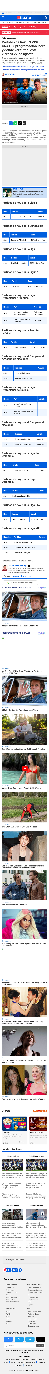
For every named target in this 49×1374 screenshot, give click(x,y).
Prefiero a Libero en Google (22, 583)
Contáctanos (8, 1350)
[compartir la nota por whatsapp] (15, 123)
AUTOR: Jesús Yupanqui (17, 566)
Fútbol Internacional (9, 38)
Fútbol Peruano (23, 23)
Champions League (35, 1290)
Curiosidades (32, 1321)
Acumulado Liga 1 (39, 13)
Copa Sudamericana (35, 1292)
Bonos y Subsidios (34, 1312)
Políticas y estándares (30, 1350)
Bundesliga (16, 576)
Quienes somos (18, 1350)
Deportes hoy (10, 1309)
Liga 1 (30, 576)
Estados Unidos (33, 1326)
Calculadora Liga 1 (13, 1297)
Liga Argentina (33, 1297)
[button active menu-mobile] (3, 17)
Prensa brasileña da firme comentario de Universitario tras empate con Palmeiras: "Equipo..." (28, 194)
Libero (33, 1359)
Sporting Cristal (11, 1292)
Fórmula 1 (10, 1321)
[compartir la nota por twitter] (20, 123)
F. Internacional (39, 23)
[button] (45, 17)
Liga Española (33, 1300)
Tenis (8, 1319)
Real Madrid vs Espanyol (25, 13)
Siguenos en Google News (24, 123)
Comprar (23, 1142)
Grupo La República (12, 1359)
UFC (8, 1312)
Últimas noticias (7, 23)
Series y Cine (32, 1319)
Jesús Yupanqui (10, 74)
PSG (29, 1302)
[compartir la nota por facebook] (11, 123)
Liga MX (31, 1304)
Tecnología (32, 1324)
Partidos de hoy (11, 13)
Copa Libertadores (34, 1288)
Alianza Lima (10, 1288)
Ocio (29, 1309)
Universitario (10, 1290)
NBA (8, 1316)
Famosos (31, 1316)
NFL (7, 1324)
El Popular (25, 1359)
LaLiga (39, 63)
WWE (8, 1314)
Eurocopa (31, 1295)
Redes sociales (33, 1314)
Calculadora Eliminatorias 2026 (13, 1301)
